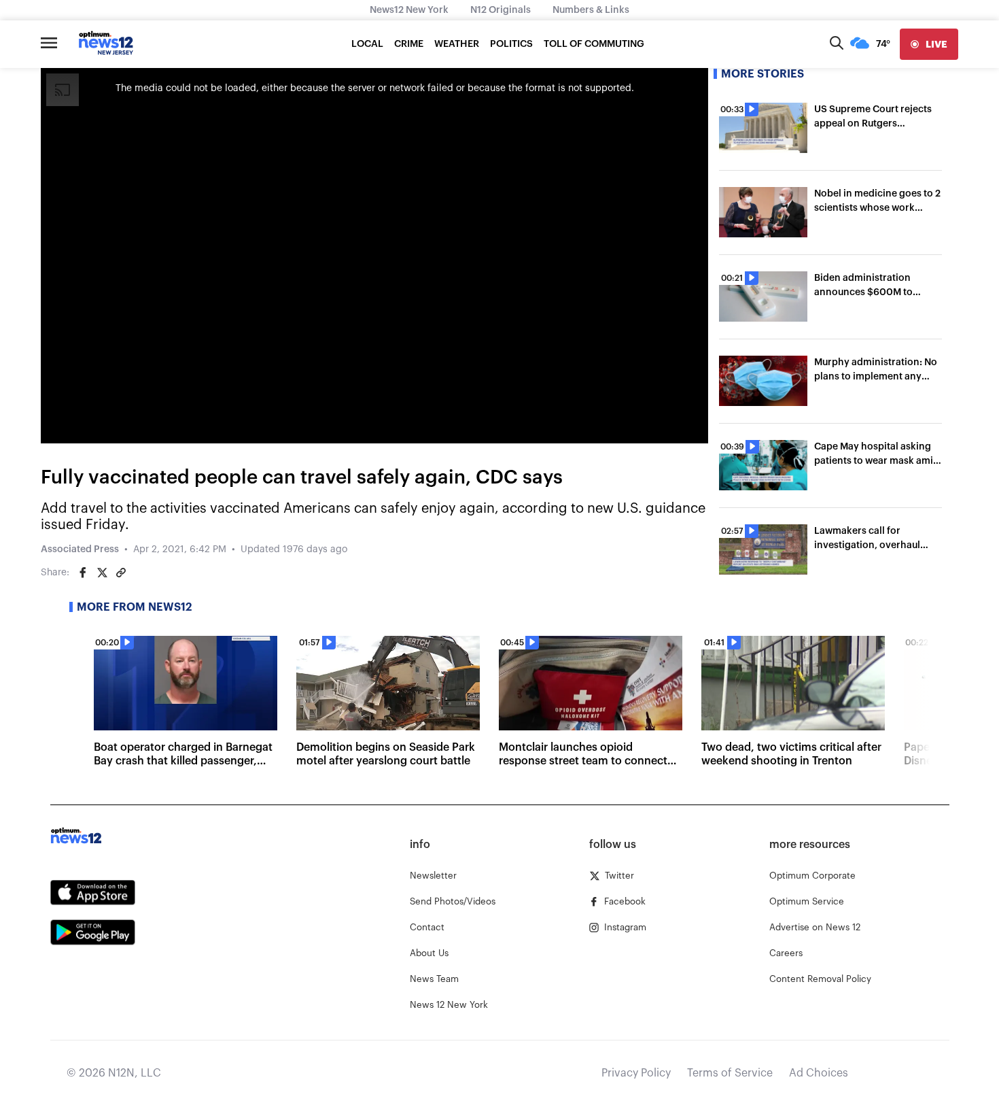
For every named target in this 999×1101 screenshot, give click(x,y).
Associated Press (80, 549)
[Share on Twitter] (102, 572)
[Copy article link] (121, 572)
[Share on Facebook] (82, 572)
